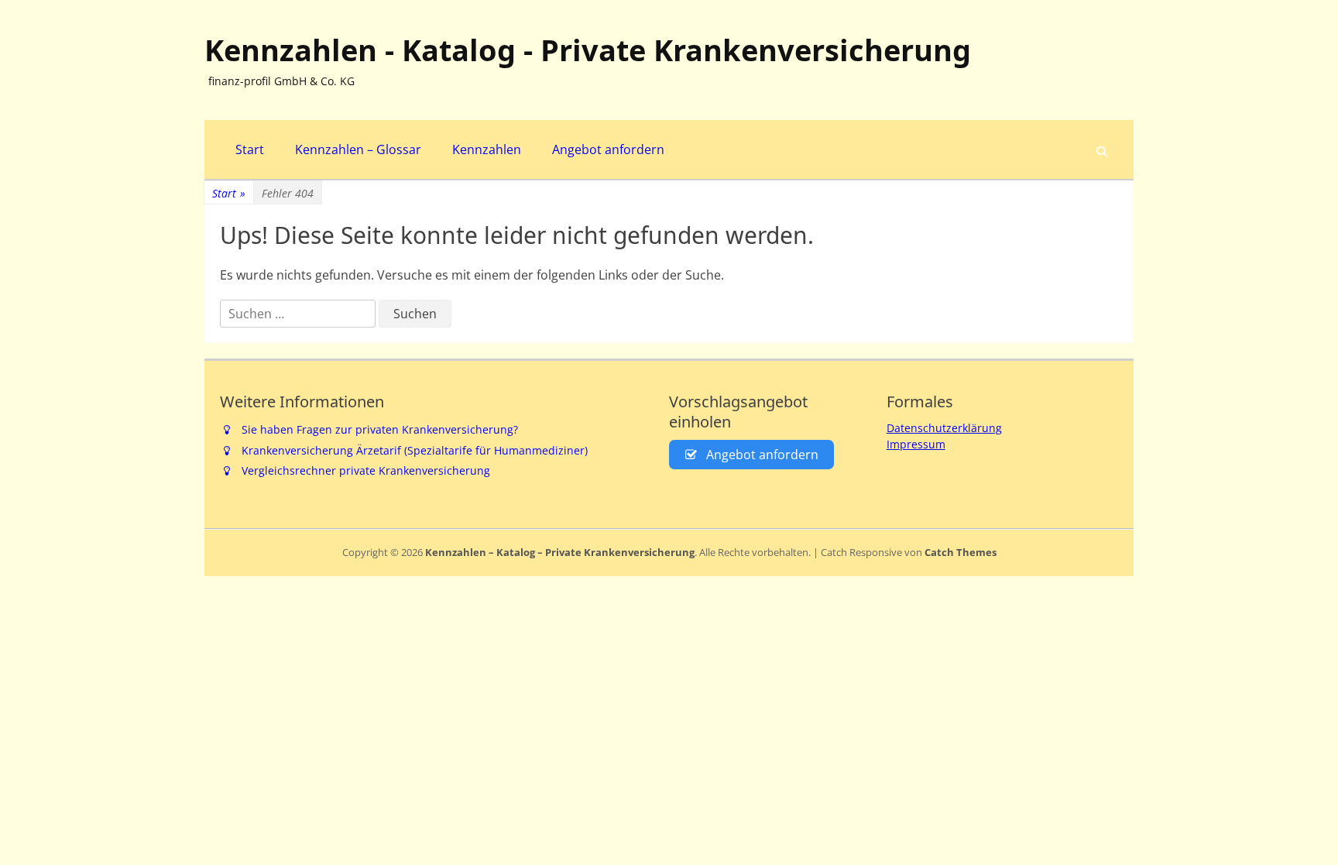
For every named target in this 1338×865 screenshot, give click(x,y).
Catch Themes (961, 552)
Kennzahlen (486, 149)
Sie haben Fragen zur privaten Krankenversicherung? (380, 429)
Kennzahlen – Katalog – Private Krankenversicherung (560, 552)
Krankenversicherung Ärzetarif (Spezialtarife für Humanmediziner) (415, 450)
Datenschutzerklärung (944, 427)
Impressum (916, 444)
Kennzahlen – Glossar (358, 149)
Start (249, 149)
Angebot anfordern (608, 149)
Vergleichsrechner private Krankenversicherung (366, 470)
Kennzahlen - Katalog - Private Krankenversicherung (587, 49)
